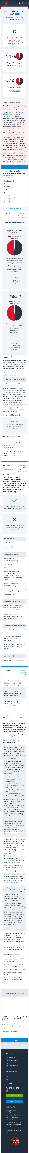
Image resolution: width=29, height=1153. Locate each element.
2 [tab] (5, 1042)
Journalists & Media (15, 1101)
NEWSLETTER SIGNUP (14, 1095)
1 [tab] (2, 1042)
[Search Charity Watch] (22, 3)
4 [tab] (9, 1042)
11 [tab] (26, 1042)
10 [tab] (24, 1042)
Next (25, 993)
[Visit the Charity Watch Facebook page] (7, 1088)
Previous (3, 993)
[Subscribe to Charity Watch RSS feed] (7, 1091)
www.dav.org (6, 195)
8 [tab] (19, 1042)
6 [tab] (14, 1042)
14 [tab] (14, 1045)
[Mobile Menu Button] (26, 3)
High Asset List (21, 157)
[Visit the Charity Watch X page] (14, 1088)
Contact (8, 1079)
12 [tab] (9, 1045)
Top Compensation (11, 1063)
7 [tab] (17, 1042)
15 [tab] (17, 1045)
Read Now (14, 1040)
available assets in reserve (16, 44)
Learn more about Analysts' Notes (22, 718)
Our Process (8, 153)
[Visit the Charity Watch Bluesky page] (17, 1088)
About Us (8, 1068)
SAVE (17, 14)
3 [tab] (7, 1042)
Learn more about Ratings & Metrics (22, 215)
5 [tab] (12, 1042)
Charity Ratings (10, 1057)
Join (7, 1074)
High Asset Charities (12, 1066)
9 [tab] (22, 1042)
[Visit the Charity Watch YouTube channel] (21, 1088)
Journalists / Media (11, 1071)
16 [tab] (19, 1045)
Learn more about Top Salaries (23, 672)
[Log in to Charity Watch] (19, 3)
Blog (7, 1076)
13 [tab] (12, 1045)
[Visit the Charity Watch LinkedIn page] (10, 1088)
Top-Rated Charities (12, 1060)
